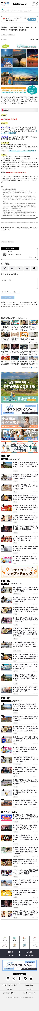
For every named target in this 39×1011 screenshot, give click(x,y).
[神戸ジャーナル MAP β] (19, 577)
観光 (24, 940)
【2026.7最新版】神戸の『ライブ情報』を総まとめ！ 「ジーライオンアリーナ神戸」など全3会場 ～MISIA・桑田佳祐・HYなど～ (25, 770)
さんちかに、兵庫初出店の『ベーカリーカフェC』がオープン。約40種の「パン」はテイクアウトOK (25, 487)
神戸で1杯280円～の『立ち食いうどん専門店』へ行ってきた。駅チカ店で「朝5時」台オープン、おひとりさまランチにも (25, 609)
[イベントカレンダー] (19, 415)
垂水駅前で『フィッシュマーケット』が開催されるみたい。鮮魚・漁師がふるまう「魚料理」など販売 (25, 476)
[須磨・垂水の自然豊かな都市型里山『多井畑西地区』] (19, 403)
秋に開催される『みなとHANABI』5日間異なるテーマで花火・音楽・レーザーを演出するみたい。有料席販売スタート (25, 528)
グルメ (14, 940)
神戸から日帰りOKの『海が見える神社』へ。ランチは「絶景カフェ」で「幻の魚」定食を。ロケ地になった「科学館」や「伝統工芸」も (25, 707)
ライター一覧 (32, 257)
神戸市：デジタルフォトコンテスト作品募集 (21, 151)
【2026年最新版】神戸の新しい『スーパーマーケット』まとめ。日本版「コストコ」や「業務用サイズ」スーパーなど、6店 (25, 645)
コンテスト (12, 34)
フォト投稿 (29, 952)
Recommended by (26, 367)
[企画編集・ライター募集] (19, 428)
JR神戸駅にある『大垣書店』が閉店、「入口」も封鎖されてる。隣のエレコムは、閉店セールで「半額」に (25, 589)
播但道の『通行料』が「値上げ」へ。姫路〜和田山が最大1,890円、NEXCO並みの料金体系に (25, 782)
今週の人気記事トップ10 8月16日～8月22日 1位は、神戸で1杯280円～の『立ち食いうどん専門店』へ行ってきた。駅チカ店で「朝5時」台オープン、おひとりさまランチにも (25, 632)
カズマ (36, 39)
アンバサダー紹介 (29, 955)
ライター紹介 (10, 955)
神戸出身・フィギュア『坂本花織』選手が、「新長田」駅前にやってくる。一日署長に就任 (25, 792)
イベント (5, 34)
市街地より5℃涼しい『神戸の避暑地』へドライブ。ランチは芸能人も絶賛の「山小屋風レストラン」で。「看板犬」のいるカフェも (25, 465)
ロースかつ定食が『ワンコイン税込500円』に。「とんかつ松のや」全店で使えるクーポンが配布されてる (25, 559)
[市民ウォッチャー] (19, 440)
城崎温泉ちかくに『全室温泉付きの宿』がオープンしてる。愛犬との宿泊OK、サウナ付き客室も (25, 718)
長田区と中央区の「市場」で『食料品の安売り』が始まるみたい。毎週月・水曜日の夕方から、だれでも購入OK (25, 689)
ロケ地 (24, 947)
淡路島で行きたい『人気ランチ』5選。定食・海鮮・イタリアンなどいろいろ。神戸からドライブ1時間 (25, 666)
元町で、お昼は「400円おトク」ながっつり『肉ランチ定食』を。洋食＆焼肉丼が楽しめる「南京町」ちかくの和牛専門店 (25, 497)
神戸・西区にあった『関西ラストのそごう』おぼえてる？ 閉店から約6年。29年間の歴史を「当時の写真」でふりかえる (25, 802)
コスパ (14, 947)
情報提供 (10, 952)
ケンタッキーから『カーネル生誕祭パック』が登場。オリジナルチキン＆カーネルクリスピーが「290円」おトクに (25, 507)
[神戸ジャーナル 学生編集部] (19, 453)
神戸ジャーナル (19, 997)
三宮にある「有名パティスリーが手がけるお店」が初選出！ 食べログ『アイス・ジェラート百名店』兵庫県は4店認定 (25, 517)
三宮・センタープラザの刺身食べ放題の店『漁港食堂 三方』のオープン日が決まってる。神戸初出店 (25, 739)
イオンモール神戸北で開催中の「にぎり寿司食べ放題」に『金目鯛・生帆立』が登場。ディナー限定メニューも (25, 538)
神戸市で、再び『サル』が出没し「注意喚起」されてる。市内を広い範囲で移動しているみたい (25, 548)
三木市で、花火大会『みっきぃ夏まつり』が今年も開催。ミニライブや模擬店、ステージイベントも (25, 620)
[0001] (19, 95)
